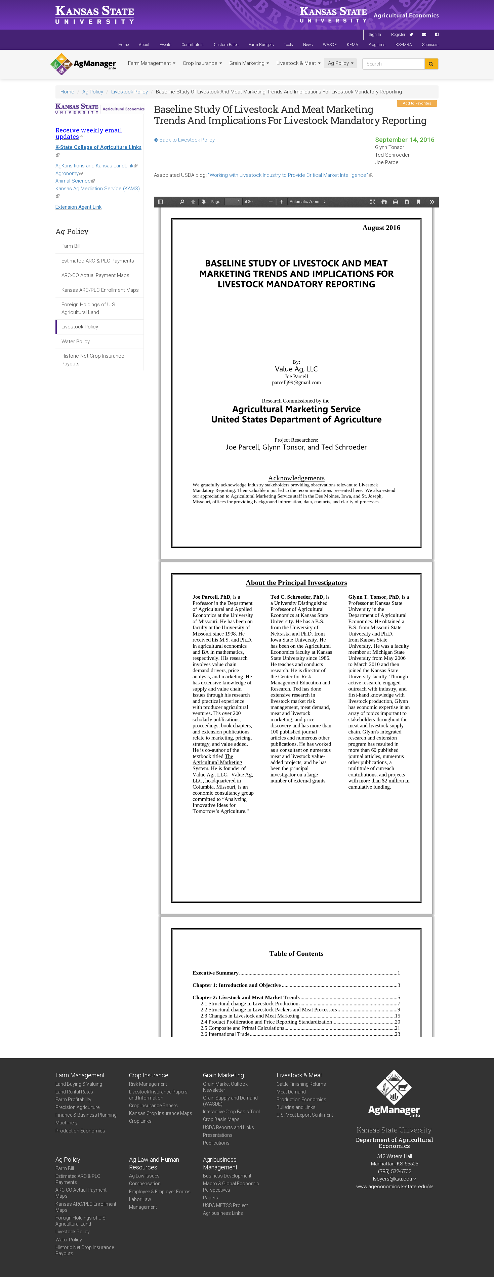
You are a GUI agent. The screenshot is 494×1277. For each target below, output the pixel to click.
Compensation (145, 1183)
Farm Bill (70, 246)
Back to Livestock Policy (186, 140)
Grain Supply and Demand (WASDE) (230, 1101)
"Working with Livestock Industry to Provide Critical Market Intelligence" (290, 175)
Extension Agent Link (78, 207)
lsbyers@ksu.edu (394, 1179)
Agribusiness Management (220, 1163)
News (308, 44)
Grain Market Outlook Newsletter (225, 1087)
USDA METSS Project (225, 1205)
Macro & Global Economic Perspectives (231, 1186)
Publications (216, 1143)
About (144, 44)
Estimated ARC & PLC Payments (97, 261)
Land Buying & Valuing (78, 1084)
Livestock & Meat (297, 63)
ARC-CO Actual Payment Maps (95, 275)
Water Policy (75, 341)
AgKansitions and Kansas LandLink (96, 166)
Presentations (218, 1135)
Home (123, 44)
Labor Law (140, 1199)
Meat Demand (291, 1091)
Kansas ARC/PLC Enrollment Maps (100, 290)
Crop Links (140, 1121)
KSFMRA (404, 44)
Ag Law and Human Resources (154, 1163)
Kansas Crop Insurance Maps (160, 1113)
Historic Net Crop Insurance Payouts (92, 360)
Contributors (192, 44)
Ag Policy (339, 63)
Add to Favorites (417, 103)
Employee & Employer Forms (160, 1191)
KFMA (352, 44)
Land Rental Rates (74, 1091)
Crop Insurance (201, 63)
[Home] (83, 64)
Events (165, 44)
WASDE (330, 44)
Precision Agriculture (77, 1107)
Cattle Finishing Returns (301, 1084)
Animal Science (75, 181)
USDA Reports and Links (228, 1127)
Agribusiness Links (223, 1213)
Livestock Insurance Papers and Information (158, 1095)
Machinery (66, 1122)
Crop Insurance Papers (153, 1105)
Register (398, 34)
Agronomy (69, 173)
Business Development (227, 1176)
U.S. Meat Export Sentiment (305, 1115)
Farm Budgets (261, 44)
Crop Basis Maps (221, 1119)
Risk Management (148, 1084)
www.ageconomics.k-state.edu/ (394, 1187)
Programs (376, 44)
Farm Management (150, 63)
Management (143, 1207)
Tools (288, 44)
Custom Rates (226, 44)
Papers (210, 1197)
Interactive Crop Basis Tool (231, 1111)
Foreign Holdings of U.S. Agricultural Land (89, 308)
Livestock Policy (129, 92)
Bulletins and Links (296, 1107)
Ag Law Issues (144, 1176)
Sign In (375, 34)
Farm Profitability (73, 1099)
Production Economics (80, 1130)
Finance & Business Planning (86, 1115)
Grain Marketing (248, 63)
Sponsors (430, 44)
